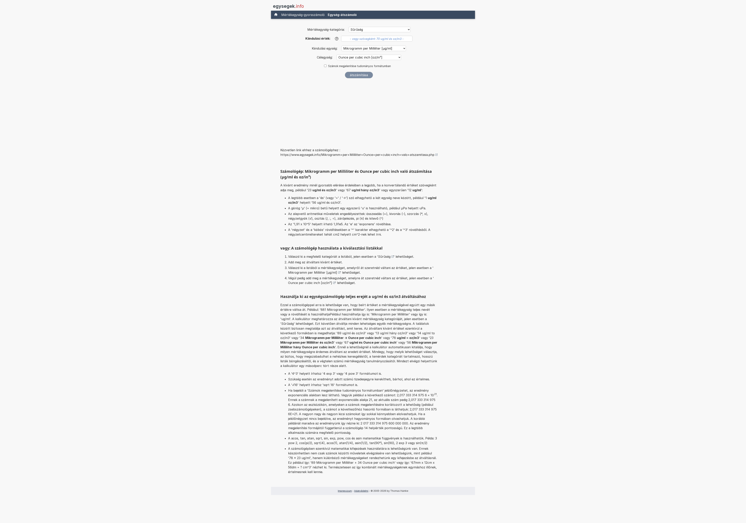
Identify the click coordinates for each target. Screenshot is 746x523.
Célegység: (325, 57)
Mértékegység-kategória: (326, 29)
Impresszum (345, 490)
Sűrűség (384, 256)
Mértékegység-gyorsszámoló (303, 15)
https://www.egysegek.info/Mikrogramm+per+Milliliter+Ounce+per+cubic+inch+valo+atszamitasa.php (357, 155)
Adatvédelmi (361, 490)
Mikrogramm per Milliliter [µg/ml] (312, 272)
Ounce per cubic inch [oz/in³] (310, 283)
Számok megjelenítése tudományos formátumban (359, 66)
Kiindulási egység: (325, 48)
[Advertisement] (359, 110)
